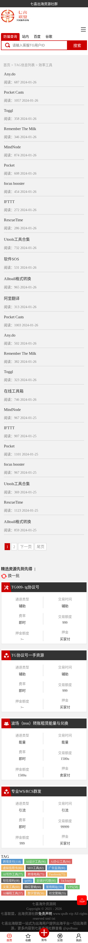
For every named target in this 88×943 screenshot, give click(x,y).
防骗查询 (10, 36)
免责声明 (45, 914)
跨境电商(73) (36, 874)
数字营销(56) (36, 893)
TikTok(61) (67, 880)
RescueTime (13, 220)
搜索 (77, 46)
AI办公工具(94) (60, 861)
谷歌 (48, 36)
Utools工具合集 (17, 239)
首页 (6, 65)
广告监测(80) (57, 868)
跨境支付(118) (12, 861)
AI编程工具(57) (13, 893)
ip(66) (28, 880)
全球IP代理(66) (46, 880)
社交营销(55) (57, 893)
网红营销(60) (32, 887)
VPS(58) (72, 887)
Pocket (9, 165)
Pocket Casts (14, 92)
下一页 (26, 547)
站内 (25, 36)
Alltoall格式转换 (17, 279)
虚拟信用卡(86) (12, 868)
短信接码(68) (11, 880)
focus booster (14, 183)
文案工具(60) (11, 887)
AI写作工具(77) (13, 874)
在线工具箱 (13, 391)
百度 (37, 36)
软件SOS (11, 259)
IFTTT (9, 202)
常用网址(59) (54, 887)
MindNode (12, 147)
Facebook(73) (57, 874)
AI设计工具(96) (36, 861)
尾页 (40, 547)
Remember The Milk (20, 129)
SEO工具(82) (35, 868)
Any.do (9, 74)
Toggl (8, 110)
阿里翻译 (12, 298)
